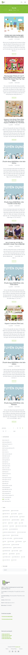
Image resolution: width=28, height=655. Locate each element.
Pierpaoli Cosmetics (17, 547)
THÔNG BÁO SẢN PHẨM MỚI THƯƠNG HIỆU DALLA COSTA (14, 36)
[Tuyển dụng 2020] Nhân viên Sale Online (14, 162)
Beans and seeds (6, 510)
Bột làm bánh (5, 516)
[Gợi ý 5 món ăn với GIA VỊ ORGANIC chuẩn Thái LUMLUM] (14, 232)
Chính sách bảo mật (6, 636)
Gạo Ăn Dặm (5, 529)
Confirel (5, 452)
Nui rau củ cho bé (6, 544)
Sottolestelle (6, 493)
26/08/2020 (17, 205)
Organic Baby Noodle (7, 547)
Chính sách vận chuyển (7, 635)
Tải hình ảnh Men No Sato (7, 619)
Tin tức (5, 499)
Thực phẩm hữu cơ (16, 556)
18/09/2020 (17, 82)
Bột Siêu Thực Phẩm (14, 516)
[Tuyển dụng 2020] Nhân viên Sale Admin (14, 363)
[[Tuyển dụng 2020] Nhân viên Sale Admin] (14, 352)
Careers (20, 648)
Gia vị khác (11, 526)
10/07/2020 (17, 406)
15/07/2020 (17, 366)
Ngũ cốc (4, 541)
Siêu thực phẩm (15, 550)
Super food (5, 553)
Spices (21, 550)
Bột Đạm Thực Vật (6, 519)
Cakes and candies (15, 519)
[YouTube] (18, 651)
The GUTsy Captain (8, 495)
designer (11, 246)
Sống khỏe (6, 491)
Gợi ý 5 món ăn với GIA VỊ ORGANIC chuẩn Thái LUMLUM (14, 243)
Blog (5, 446)
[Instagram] (12, 651)
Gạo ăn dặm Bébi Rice (13, 529)
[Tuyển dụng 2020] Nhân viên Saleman (14, 403)
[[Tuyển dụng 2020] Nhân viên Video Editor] (14, 272)
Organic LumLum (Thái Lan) (14, 323)
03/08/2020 (17, 246)
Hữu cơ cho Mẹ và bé (21, 532)
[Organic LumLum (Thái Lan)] (14, 313)
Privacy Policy (14, 648)
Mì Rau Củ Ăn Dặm (14, 535)
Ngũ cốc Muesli (18, 541)
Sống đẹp (6, 487)
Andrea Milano (7, 442)
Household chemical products (9, 532)
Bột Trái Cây (21, 516)
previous (4, 428)
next (14, 431)
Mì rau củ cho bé (6, 535)
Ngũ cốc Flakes (11, 541)
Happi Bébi (6, 459)
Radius (5, 483)
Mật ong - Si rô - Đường (7, 538)
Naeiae (5, 471)
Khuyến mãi (6, 465)
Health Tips (6, 463)
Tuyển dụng (6, 501)
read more (14, 53)
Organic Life (6, 479)
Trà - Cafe (23, 556)
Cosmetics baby (7, 454)
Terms (7, 648)
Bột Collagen (14, 513)
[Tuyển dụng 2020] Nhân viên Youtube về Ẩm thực (14, 202)
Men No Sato (6, 469)
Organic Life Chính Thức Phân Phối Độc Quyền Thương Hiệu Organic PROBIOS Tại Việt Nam (14, 121)
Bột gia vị (20, 513)
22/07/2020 (17, 286)
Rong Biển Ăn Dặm (6, 550)
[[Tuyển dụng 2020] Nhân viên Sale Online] (14, 151)
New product (6, 473)
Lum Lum (6, 467)
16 (3, 431)
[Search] (21, 2)
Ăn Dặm (5, 440)
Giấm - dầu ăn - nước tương (21, 526)
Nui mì (24, 541)
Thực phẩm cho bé (6, 556)
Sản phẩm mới (7, 485)
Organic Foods (7, 477)
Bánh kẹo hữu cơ (6, 513)
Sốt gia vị (18, 553)
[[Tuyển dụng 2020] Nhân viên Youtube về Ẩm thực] (14, 191)
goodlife (11, 39)
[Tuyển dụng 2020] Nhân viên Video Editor (14, 283)
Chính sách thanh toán (7, 638)
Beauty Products (7, 444)
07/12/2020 (17, 39)
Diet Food (6, 457)
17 (5, 431)
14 (20, 428)
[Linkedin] (15, 651)
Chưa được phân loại (8, 448)
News (5, 475)
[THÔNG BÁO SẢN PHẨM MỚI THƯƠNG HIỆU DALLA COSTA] (14, 25)
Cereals (22, 519)
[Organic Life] (3, 2)
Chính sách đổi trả (6, 634)
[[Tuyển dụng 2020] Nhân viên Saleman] (14, 392)
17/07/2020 (17, 325)
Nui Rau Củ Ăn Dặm (15, 544)
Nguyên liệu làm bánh (18, 538)
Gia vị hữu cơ (5, 526)
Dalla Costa (6, 455)
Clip (5, 450)
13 (17, 428)
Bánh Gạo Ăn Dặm (14, 510)
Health (5, 461)
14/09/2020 (17, 124)
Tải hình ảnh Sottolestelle (7, 616)
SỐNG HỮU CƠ (7, 489)
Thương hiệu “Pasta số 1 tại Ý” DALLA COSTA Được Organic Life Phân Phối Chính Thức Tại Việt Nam (14, 78)
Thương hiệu (6, 497)
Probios (5, 481)
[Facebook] (9, 651)
